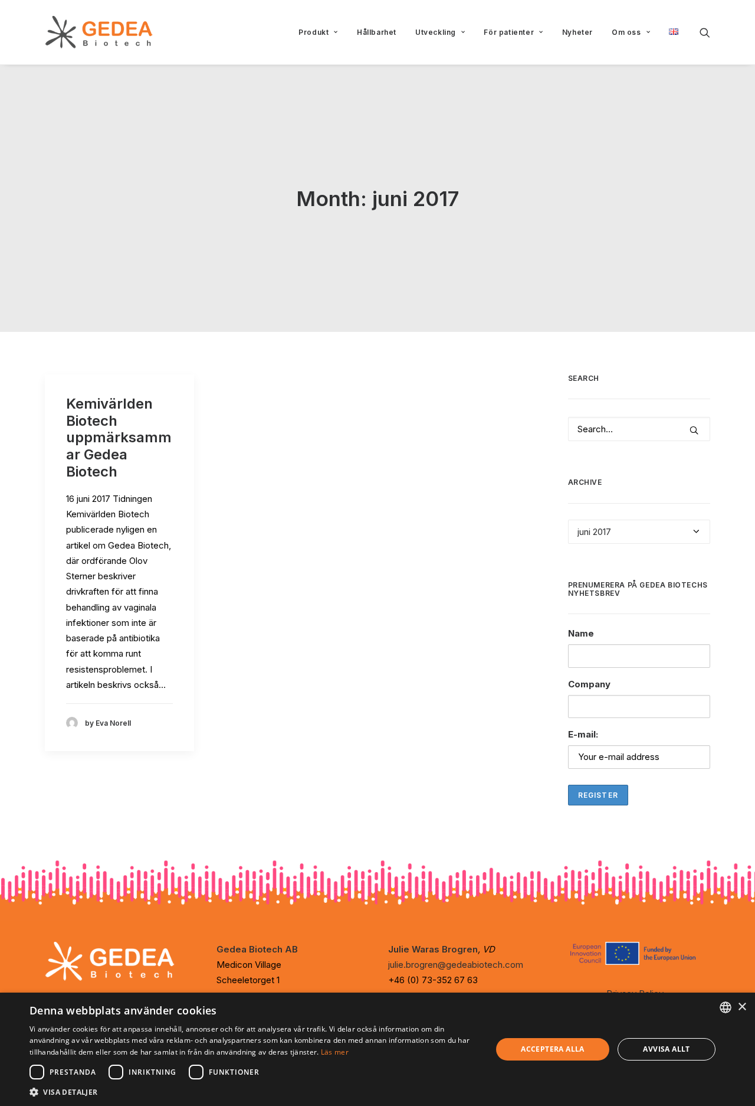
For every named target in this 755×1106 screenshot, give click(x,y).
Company (589, 684)
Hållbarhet (376, 32)
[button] (705, 32)
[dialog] (377, 1049)
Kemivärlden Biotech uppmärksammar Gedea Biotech (119, 437)
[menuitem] (318, 32)
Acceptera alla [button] (553, 1049)
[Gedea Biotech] (99, 32)
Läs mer (335, 1052)
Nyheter (577, 32)
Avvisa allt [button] (666, 1049)
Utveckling (435, 32)
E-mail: (583, 734)
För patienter (509, 32)
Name (581, 633)
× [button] (741, 1007)
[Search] (639, 429)
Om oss (626, 32)
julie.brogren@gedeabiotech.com (455, 964)
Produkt (313, 32)
